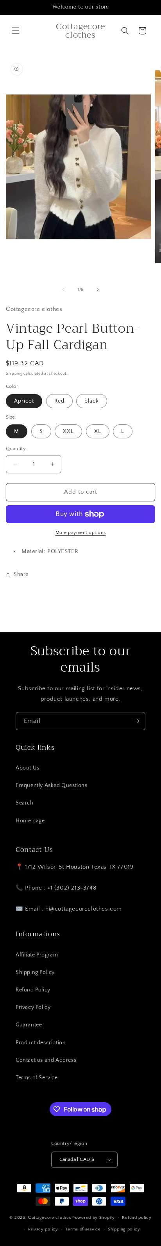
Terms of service (82, 1229)
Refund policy (136, 1217)
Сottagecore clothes (49, 1217)
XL (97, 431)
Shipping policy (124, 1229)
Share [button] (21, 574)
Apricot (24, 401)
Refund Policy (33, 990)
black (91, 401)
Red (59, 401)
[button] (15, 30)
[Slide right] (97, 289)
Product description (41, 1043)
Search (25, 803)
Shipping (14, 374)
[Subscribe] (136, 721)
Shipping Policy (35, 972)
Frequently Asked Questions (52, 785)
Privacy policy (43, 1229)
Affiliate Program (37, 955)
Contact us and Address (46, 1060)
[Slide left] (63, 289)
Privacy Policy (33, 1007)
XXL (68, 431)
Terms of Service (37, 1078)
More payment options (80, 532)
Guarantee (29, 1025)
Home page (30, 821)
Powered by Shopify (93, 1217)
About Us (27, 768)
